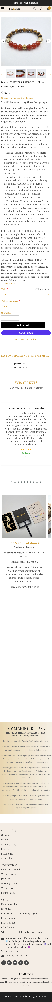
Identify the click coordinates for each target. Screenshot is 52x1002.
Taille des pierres (10, 301)
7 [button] (30, 482)
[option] (26, 41)
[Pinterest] (15, 962)
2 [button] (15, 482)
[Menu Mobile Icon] (2, 8)
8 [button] (34, 482)
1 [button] (12, 482)
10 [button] (40, 482)
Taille (4, 289)
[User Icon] (41, 8)
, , (17, 97)
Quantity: (6, 312)
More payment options (26, 339)
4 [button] (21, 482)
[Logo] (14, 8)
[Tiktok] (26, 962)
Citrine (4, 97)
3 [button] (18, 482)
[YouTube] (20, 962)
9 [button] (37, 482)
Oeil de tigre (27, 97)
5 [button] (24, 482)
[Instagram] (9, 962)
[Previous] (3, 41)
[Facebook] (3, 962)
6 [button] (27, 482)
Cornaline (15, 97)
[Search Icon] (34, 8)
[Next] (48, 41)
